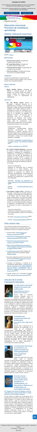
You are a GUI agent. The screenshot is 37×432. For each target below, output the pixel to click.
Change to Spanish (26, 13)
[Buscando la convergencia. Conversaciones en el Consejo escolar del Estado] (18, 15)
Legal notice (21, 428)
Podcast (11, 55)
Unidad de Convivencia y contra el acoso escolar (19, 268)
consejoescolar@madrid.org (20, 219)
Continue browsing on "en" (12, 13)
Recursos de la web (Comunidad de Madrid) (19, 247)
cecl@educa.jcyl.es (18, 146)
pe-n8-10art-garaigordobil (21, 350)
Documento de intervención (21, 217)
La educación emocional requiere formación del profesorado (23, 287)
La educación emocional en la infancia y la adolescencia (23, 348)
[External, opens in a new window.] (22, 238)
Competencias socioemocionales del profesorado (22, 318)
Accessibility (14, 428)
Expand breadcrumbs (2, 21)
